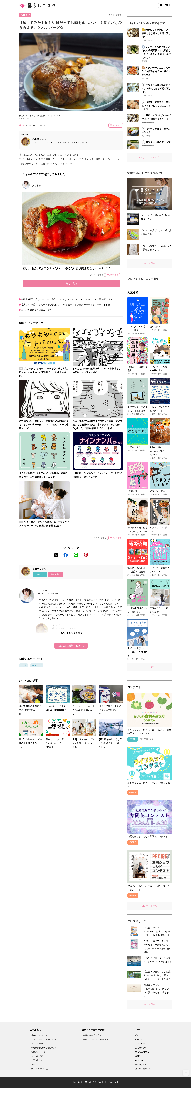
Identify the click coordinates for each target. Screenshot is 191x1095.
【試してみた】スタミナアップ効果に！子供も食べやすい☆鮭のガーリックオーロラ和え (65, 304)
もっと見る (149, 263)
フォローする (40, 574)
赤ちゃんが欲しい (142, 1069)
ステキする (116, 125)
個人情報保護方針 (38, 1069)
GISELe (138, 1056)
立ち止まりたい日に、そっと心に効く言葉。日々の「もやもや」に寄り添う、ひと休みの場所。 (44, 372)
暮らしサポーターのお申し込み (95, 1039)
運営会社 (34, 1064)
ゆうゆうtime (140, 1064)
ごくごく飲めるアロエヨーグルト (37, 310)
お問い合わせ (36, 1060)
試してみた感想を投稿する (71, 645)
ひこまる (36, 185)
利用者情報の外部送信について (43, 1048)
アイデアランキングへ (149, 157)
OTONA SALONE (142, 1052)
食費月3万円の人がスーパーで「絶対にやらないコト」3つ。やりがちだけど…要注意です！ (67, 299)
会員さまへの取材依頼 (92, 1035)
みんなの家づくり (142, 1048)
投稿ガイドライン (38, 1052)
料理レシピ (25, 15)
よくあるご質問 (37, 1056)
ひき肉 (24, 665)
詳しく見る (71, 283)
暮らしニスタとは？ (39, 1035)
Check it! (138, 1039)
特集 (137, 1035)
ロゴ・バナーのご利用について (43, 1039)
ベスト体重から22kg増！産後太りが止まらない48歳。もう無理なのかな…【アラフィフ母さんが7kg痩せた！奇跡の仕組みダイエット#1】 (97, 425)
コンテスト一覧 (149, 905)
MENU (166, 5)
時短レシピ (37, 665)
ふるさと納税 (140, 1044)
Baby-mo (139, 1060)
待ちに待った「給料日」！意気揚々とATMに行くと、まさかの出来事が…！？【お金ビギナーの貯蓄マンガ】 (44, 425)
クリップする (115, 15)
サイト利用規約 (37, 1044)
